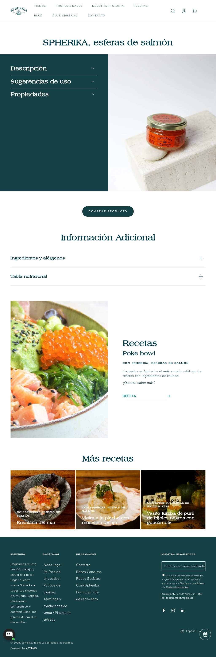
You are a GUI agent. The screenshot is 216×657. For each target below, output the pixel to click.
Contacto (83, 565)
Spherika (27, 642)
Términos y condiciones (192, 583)
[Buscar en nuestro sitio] (172, 11)
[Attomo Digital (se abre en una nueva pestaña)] (31, 648)
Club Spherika (87, 585)
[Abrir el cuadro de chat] (9, 634)
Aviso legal (52, 565)
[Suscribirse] (203, 566)
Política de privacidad (177, 587)
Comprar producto (108, 211)
